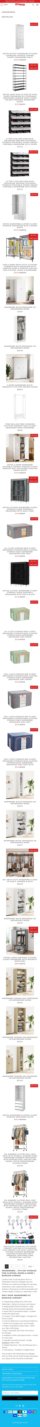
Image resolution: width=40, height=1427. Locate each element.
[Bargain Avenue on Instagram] (23, 1406)
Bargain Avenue (22, 1422)
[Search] (33, 5)
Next (30, 1266)
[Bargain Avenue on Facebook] (20, 1406)
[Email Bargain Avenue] (16, 1406)
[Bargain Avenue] (20, 5)
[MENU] (1, 5)
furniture (5, 1343)
